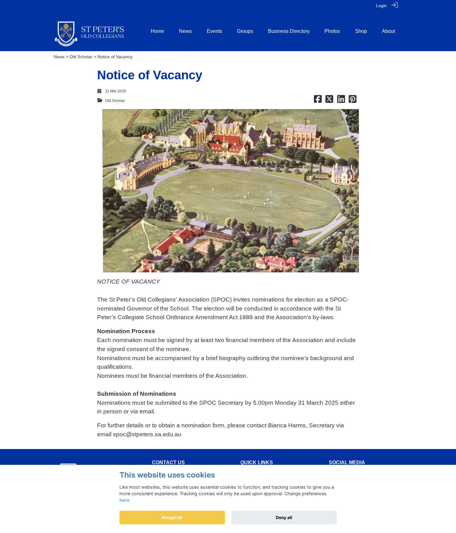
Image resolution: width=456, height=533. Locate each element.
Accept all (172, 517)
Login (381, 5)
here (124, 500)
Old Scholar (80, 56)
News (59, 56)
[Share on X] (329, 100)
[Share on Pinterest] (352, 100)
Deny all (284, 517)
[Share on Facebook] (318, 100)
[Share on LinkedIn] (341, 100)
